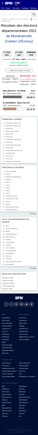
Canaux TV (5, 331)
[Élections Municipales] (12, 3)
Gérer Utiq (22, 371)
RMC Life (21, 408)
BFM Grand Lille (6, 397)
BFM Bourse (5, 389)
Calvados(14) (13, 19)
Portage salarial (23, 331)
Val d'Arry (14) (10, 153)
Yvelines (8, 245)
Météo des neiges (7, 345)
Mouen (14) (9, 128)
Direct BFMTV (6, 318)
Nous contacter (6, 363)
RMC (3, 405)
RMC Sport (22, 405)
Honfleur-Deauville (11, 209)
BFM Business (23, 386)
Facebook (6, 304)
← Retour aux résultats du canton (19, 70)
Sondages (25, 8)
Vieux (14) (9, 158)
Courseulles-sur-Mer (12, 198)
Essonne (8, 256)
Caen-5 (8, 193)
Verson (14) (9, 147)
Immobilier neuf (23, 328)
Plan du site (5, 353)
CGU (20, 374)
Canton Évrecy (23, 19)
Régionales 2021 (7, 289)
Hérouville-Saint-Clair (12, 207)
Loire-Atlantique (11, 250)
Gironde (8, 239)
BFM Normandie (6, 402)
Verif (20, 416)
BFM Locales (5, 391)
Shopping (21, 326)
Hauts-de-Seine (10, 237)
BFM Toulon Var (23, 402)
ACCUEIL (4, 19)
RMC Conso (22, 411)
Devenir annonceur (24, 363)
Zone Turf (22, 413)
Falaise (8, 204)
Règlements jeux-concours (27, 337)
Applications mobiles (8, 350)
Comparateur (23, 320)
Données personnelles (8, 368)
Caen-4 (8, 190)
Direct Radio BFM (7, 323)
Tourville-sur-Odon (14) (13, 123)
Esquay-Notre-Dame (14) (13, 145)
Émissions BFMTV (7, 326)
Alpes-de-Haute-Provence (13, 261)
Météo (4, 342)
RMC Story (5, 413)
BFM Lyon (5, 400)
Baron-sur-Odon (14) (12, 131)
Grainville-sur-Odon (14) (13, 126)
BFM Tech (22, 389)
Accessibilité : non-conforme (27, 376)
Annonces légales (24, 339)
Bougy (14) (9, 137)
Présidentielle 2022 (8, 286)
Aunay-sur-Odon (11, 171)
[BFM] (3, 3)
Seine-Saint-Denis (11, 234)
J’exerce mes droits (7, 374)
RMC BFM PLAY (6, 408)
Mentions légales (24, 365)
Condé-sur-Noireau (12, 196)
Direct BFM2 (5, 320)
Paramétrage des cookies (9, 371)
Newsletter (21, 304)
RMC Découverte (7, 411)
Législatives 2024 (7, 280)
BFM (2, 8)
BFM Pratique (23, 323)
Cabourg (8, 179)
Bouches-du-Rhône (12, 228)
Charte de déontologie (8, 376)
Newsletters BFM (7, 347)
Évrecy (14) (9, 156)
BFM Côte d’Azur (7, 394)
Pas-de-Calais (10, 242)
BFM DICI (21, 394)
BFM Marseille (23, 400)
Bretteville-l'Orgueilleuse (13, 177)
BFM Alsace (22, 391)
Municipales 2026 (7, 278)
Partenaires (5, 339)
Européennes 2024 (8, 283)
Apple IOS (27, 304)
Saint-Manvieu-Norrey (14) (14, 150)
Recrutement (6, 365)
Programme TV (6, 328)
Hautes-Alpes (10, 264)
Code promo (22, 318)
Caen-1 (8, 182)
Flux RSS (16, 304)
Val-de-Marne (10, 253)
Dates (8, 8)
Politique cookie (23, 368)
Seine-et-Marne (10, 248)
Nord (7, 226)
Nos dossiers (5, 334)
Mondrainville (6, 21)
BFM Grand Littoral (24, 397)
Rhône (8, 231)
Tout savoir (16, 8)
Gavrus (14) (9, 134)
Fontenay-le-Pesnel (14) (13, 161)
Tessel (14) (9, 142)
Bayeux (8, 174)
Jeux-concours (23, 334)
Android (32, 304)
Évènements (5, 337)
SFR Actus (5, 416)
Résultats (34, 8)
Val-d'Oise (9, 259)
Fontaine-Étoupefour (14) (13, 139)
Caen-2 (8, 185)
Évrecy (8, 201)
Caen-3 (8, 188)
